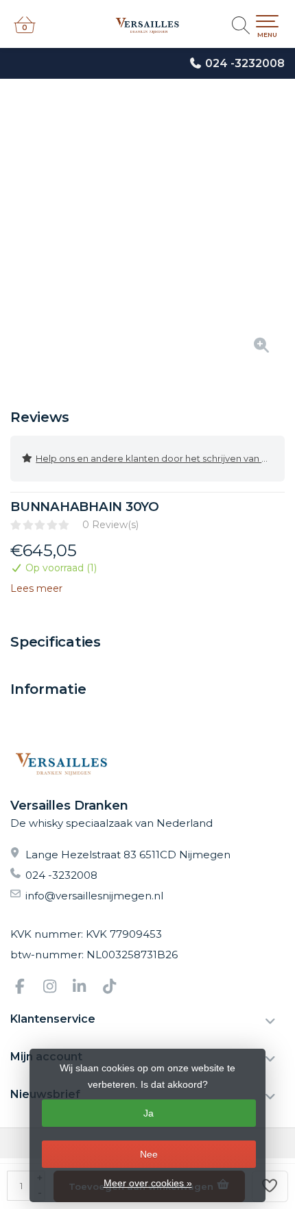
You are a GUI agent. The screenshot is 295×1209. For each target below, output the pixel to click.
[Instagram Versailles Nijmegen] (55, 988)
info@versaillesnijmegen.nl (94, 895)
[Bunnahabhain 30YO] (147, 229)
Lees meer (36, 588)
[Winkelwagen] (25, 31)
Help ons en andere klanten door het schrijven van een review (160, 458)
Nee (149, 1154)
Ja (148, 1113)
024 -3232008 (245, 63)
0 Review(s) (110, 525)
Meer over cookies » (148, 1182)
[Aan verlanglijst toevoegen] (270, 1186)
